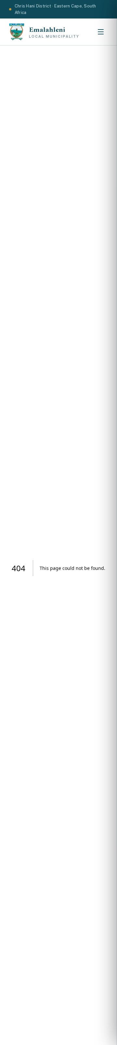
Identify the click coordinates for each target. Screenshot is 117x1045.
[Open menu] (101, 32)
